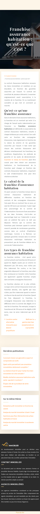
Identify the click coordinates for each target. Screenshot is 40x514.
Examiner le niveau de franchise (16, 160)
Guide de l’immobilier (11, 76)
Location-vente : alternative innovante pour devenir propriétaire (12, 325)
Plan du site (20, 512)
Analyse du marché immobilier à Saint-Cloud (18, 412)
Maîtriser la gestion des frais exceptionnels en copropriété (28, 323)
